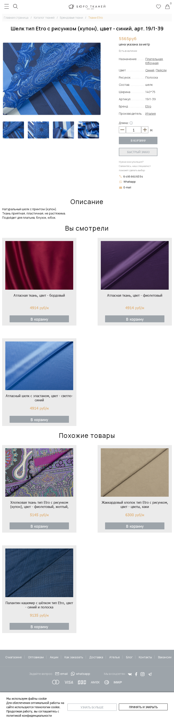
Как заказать (74, 657)
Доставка (96, 657)
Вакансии (164, 657)
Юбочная (152, 63)
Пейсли (161, 70)
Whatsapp (129, 181)
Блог (129, 657)
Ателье (114, 657)
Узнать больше (92, 707)
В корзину (138, 140)
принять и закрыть (143, 707)
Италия (150, 113)
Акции (54, 657)
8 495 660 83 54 (133, 176)
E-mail (127, 187)
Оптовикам (36, 657)
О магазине (13, 657)
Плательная (154, 59)
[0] (167, 7)
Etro (148, 106)
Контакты (145, 657)
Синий (149, 70)
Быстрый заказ (138, 152)
